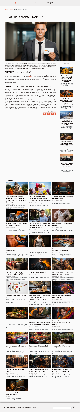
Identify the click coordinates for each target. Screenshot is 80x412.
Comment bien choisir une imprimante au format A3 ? (14, 273)
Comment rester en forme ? (37, 249)
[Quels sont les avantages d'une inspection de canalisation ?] (40, 361)
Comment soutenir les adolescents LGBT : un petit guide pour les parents (63, 322)
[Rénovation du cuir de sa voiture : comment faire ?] (17, 240)
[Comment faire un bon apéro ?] (17, 312)
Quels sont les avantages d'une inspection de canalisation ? (38, 370)
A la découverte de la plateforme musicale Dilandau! (62, 197)
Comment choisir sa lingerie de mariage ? (62, 224)
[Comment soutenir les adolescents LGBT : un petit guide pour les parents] (63, 312)
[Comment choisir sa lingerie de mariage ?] (63, 215)
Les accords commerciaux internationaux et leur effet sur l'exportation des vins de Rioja (66, 144)
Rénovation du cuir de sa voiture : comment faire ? (16, 249)
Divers (58, 3)
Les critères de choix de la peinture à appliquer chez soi (16, 347)
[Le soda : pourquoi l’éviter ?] (40, 264)
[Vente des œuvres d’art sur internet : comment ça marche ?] (17, 215)
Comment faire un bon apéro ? (15, 321)
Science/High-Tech (50, 3)
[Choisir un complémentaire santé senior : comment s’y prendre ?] (63, 264)
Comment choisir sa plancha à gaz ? (38, 347)
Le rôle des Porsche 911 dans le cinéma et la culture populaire (67, 164)
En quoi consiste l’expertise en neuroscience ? (61, 296)
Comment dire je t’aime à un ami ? (16, 295)
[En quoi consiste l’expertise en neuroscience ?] (63, 287)
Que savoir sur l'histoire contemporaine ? (13, 394)
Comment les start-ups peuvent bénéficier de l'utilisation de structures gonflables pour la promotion (67, 78)
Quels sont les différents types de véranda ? (62, 347)
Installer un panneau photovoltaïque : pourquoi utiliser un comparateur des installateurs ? (39, 322)
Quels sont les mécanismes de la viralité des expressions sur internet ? (66, 101)
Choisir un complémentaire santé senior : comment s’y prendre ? (62, 273)
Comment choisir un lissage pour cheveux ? (16, 370)
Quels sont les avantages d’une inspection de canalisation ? (62, 370)
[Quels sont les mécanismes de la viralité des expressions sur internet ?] (66, 93)
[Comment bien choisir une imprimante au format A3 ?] (17, 264)
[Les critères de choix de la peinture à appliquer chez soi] (17, 337)
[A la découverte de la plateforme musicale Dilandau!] (63, 188)
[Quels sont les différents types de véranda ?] (63, 337)
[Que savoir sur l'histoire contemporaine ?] (17, 384)
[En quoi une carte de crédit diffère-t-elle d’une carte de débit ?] (63, 240)
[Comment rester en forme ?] (40, 240)
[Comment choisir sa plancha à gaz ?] (40, 337)
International (33, 3)
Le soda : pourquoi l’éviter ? (37, 272)
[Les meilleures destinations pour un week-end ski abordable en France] (66, 115)
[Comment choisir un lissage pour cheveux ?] (17, 361)
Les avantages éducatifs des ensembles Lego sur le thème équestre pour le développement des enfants (16, 199)
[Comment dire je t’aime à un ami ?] (17, 287)
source (30, 76)
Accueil (6, 9)
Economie (23, 3)
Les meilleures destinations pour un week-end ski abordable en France (67, 122)
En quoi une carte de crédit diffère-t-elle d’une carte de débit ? (63, 249)
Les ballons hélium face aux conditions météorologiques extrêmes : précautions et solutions (40, 198)
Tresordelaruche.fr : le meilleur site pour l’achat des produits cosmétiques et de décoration (39, 297)
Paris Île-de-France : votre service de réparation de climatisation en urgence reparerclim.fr (39, 225)
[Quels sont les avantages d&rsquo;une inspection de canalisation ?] (63, 361)
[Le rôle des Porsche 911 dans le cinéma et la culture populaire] (66, 157)
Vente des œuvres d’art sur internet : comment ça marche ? (16, 224)
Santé (41, 3)
